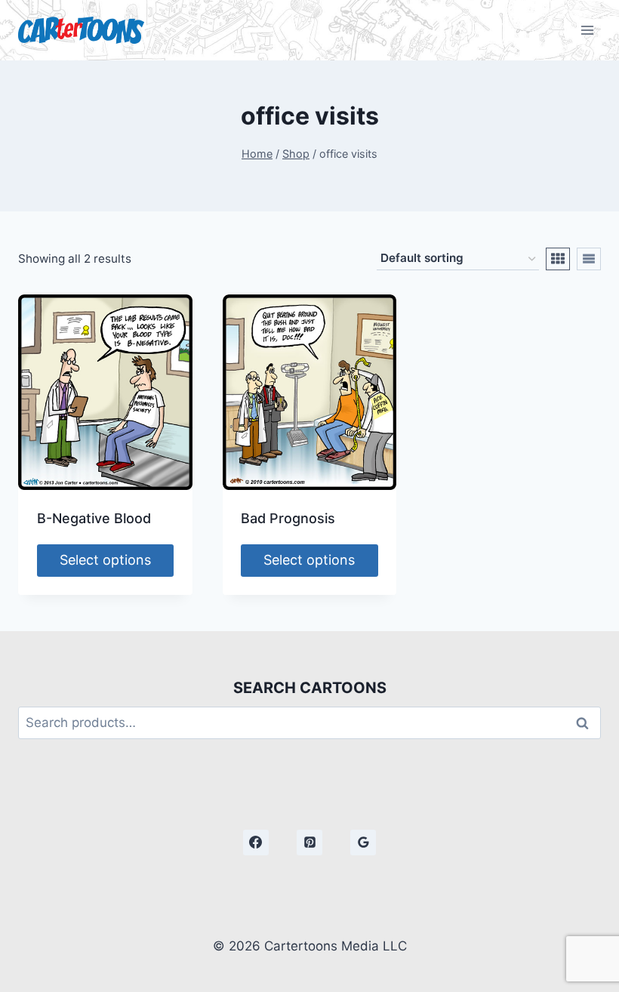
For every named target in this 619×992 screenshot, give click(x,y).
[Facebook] (256, 842)
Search (586, 723)
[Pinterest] (309, 842)
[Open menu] (587, 30)
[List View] (589, 259)
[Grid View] (558, 259)
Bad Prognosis (288, 518)
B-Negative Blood (94, 518)
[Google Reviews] (363, 842)
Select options (105, 560)
